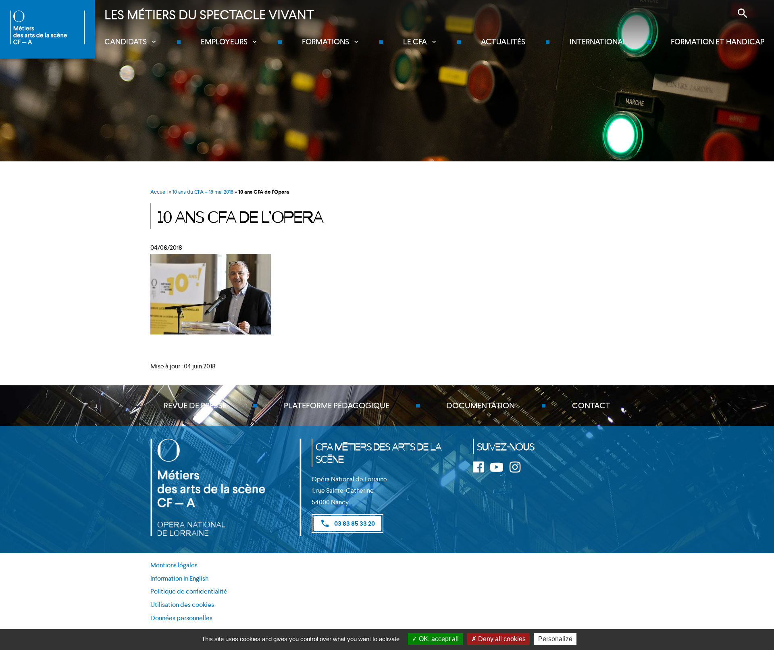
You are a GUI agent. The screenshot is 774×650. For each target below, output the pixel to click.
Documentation (480, 405)
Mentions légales (174, 565)
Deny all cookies (501, 638)
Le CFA (415, 42)
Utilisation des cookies (182, 604)
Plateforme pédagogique (336, 405)
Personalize (555, 638)
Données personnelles (181, 618)
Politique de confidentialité (188, 591)
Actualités (503, 42)
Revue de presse (195, 405)
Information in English (179, 578)
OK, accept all (438, 638)
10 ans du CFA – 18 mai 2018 (203, 191)
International (598, 42)
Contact (591, 405)
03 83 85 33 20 (347, 523)
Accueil (159, 191)
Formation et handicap (717, 42)
